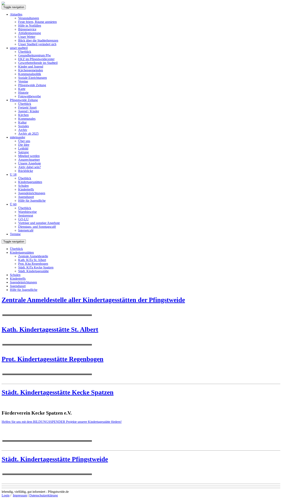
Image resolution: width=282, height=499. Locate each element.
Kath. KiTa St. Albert (32, 260)
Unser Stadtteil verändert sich (37, 44)
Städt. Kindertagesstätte (33, 271)
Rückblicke (25, 171)
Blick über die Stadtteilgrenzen (38, 40)
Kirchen (23, 115)
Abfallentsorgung (29, 33)
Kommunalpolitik (29, 74)
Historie (23, 92)
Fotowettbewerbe (29, 96)
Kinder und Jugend (30, 66)
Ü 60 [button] (13, 204)
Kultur (22, 122)
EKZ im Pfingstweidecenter (36, 59)
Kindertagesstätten (30, 182)
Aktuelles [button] (16, 14)
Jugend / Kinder (28, 111)
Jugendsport (26, 197)
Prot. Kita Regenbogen (33, 263)
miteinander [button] (17, 137)
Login (5, 495)
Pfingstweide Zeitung (32, 85)
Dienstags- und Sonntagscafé (37, 226)
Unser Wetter (26, 36)
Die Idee (23, 144)
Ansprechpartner (29, 159)
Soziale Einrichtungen (32, 77)
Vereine (23, 81)
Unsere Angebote (29, 163)
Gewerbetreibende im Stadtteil (38, 63)
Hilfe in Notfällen (29, 25)
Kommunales (27, 118)
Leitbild (23, 148)
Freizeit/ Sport (27, 107)
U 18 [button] (13, 174)
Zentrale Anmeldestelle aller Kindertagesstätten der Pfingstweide (93, 299)
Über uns (24, 141)
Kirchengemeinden (30, 70)
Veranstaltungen (28, 18)
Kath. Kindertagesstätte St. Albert (50, 329)
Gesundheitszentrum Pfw (34, 55)
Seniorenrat (25, 215)
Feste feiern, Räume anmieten (37, 22)
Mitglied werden (29, 156)
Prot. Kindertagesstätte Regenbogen (52, 359)
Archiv (22, 130)
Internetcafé (25, 230)
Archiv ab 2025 (28, 133)
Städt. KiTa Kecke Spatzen (35, 267)
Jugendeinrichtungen (31, 193)
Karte (21, 89)
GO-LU (23, 219)
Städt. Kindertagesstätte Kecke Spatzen (58, 392)
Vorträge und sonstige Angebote (39, 223)
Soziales (23, 126)
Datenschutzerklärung (43, 495)
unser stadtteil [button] (19, 48)
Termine (15, 234)
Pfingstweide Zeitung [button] (24, 100)
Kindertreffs (26, 189)
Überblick (24, 51)
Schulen (23, 185)
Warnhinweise (27, 212)
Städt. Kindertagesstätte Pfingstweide (55, 459)
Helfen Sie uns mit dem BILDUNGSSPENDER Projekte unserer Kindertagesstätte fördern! (62, 421)
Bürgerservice (27, 29)
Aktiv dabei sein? (29, 167)
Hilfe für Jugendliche (32, 200)
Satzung (23, 152)
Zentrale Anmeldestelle (33, 256)
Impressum (20, 495)
